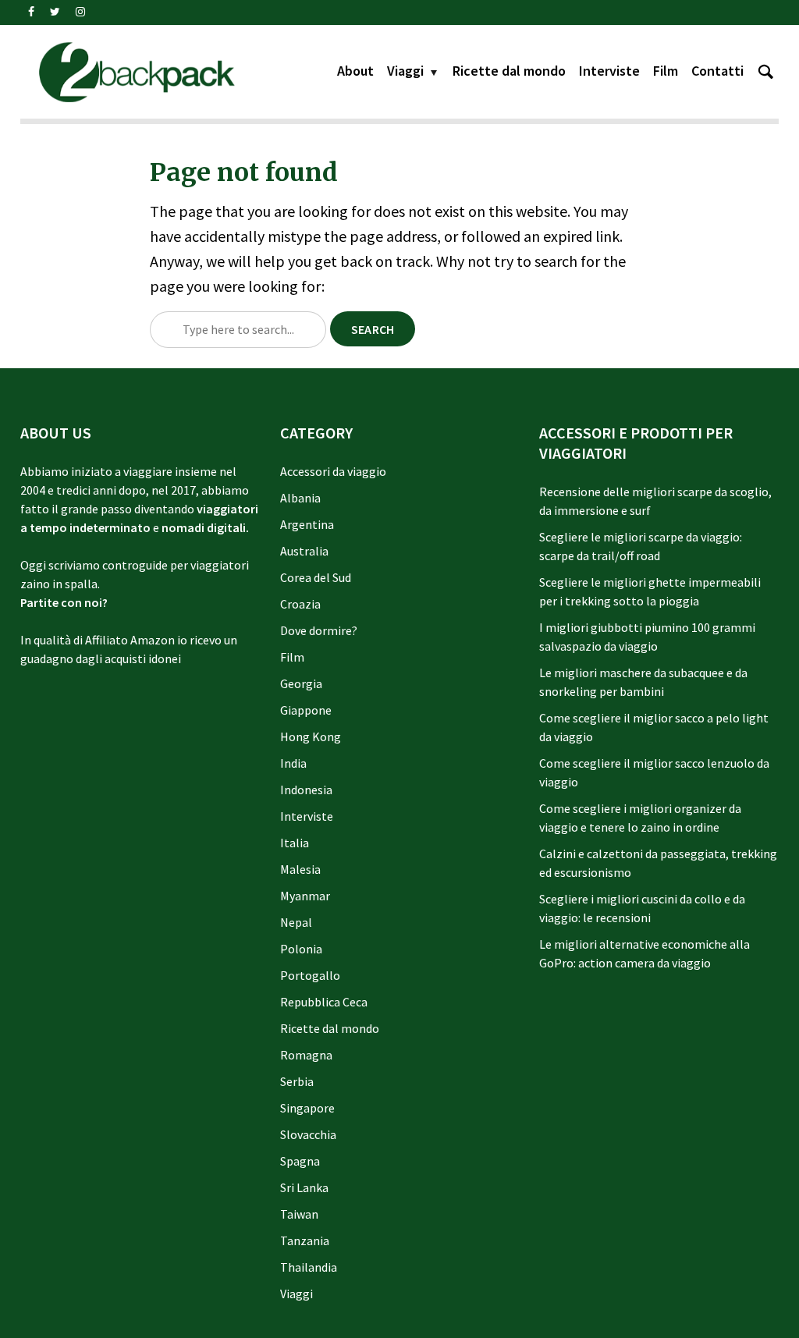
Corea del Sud (315, 577)
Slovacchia (308, 1134)
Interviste (609, 71)
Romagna (306, 1055)
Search (372, 329)
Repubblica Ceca (324, 1002)
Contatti (717, 71)
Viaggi (405, 71)
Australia (304, 551)
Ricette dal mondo (509, 71)
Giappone (306, 710)
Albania (300, 498)
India (293, 763)
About (355, 71)
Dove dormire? (318, 630)
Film (665, 71)
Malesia (300, 869)
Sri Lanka (304, 1187)
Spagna (300, 1161)
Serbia (297, 1081)
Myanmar (305, 895)
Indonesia (306, 789)
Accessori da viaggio (333, 471)
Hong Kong (310, 736)
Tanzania (304, 1240)
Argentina (307, 524)
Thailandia (308, 1267)
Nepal (296, 922)
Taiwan (299, 1214)
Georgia (301, 683)
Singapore (307, 1108)
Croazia (300, 604)
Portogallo (310, 975)
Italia (294, 842)
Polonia (301, 948)
